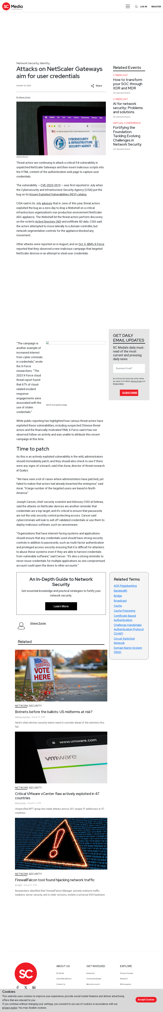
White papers (125, 984)
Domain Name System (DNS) (128, 650)
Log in (143, 6)
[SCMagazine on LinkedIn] (34, 987)
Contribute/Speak (93, 979)
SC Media (60, 973)
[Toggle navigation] (128, 6)
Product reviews (126, 973)
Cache (118, 605)
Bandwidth (120, 590)
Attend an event (93, 984)
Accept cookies (146, 999)
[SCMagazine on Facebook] (18, 987)
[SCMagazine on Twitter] (26, 987)
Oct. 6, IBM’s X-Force (91, 244)
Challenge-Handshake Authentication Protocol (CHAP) (129, 629)
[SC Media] (12, 6)
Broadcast (120, 600)
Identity (45, 63)
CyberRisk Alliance (63, 979)
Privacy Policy (118, 384)
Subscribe (129, 393)
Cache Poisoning (124, 610)
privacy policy (9, 1007)
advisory (47, 203)
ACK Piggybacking (125, 585)
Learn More (61, 606)
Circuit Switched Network (124, 641)
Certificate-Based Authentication (125, 618)
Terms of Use (136, 381)
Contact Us (60, 984)
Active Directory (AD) (48, 221)
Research (124, 979)
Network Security (27, 63)
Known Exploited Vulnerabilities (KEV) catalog (57, 194)
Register (156, 6)
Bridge (118, 595)
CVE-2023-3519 (50, 185)
